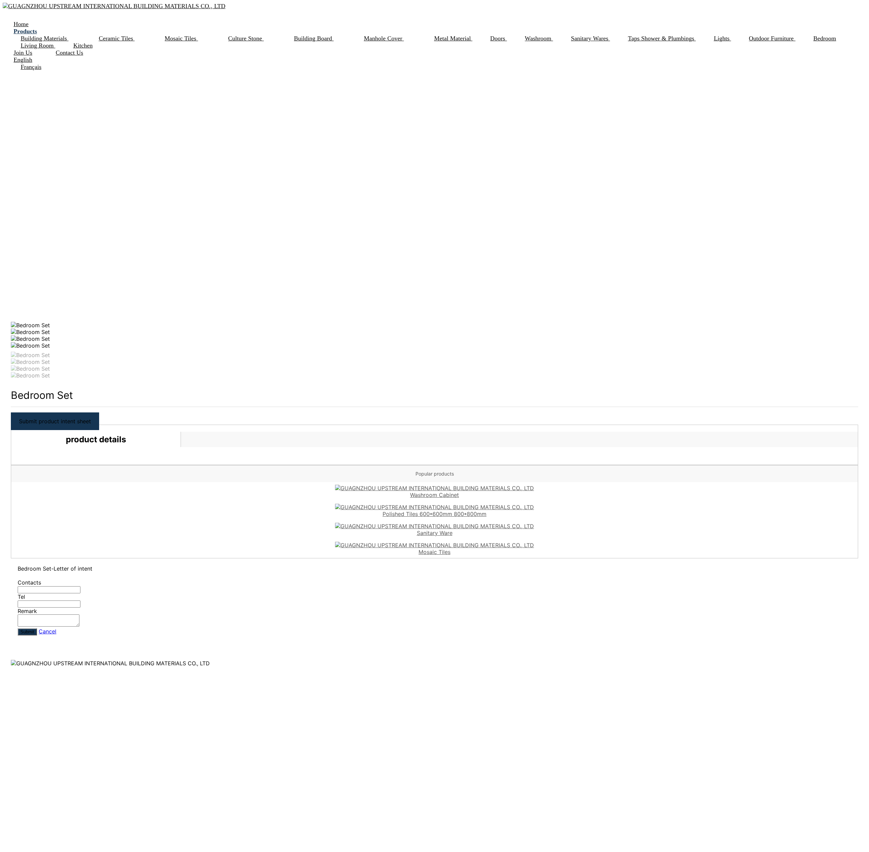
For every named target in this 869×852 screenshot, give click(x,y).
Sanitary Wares (590, 38)
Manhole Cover (384, 38)
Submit (27, 631)
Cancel (47, 631)
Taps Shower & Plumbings (662, 38)
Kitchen (83, 45)
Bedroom (824, 38)
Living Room (38, 45)
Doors (498, 38)
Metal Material (453, 38)
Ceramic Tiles (117, 38)
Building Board (314, 38)
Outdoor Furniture (772, 38)
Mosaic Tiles (181, 38)
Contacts (29, 582)
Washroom (539, 38)
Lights (722, 38)
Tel (21, 596)
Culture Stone (246, 38)
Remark (27, 611)
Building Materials (45, 38)
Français (31, 66)
